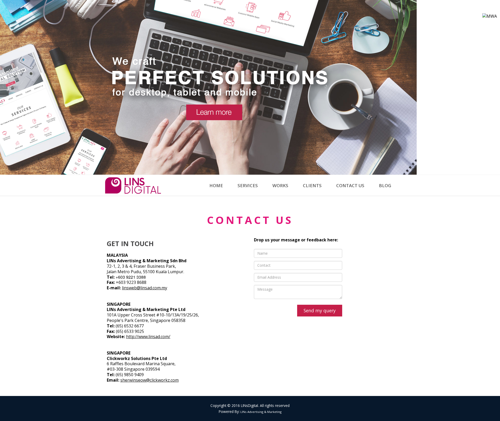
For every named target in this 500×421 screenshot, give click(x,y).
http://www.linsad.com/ (148, 336)
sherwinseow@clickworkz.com (149, 380)
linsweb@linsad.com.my (144, 288)
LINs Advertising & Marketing (261, 412)
